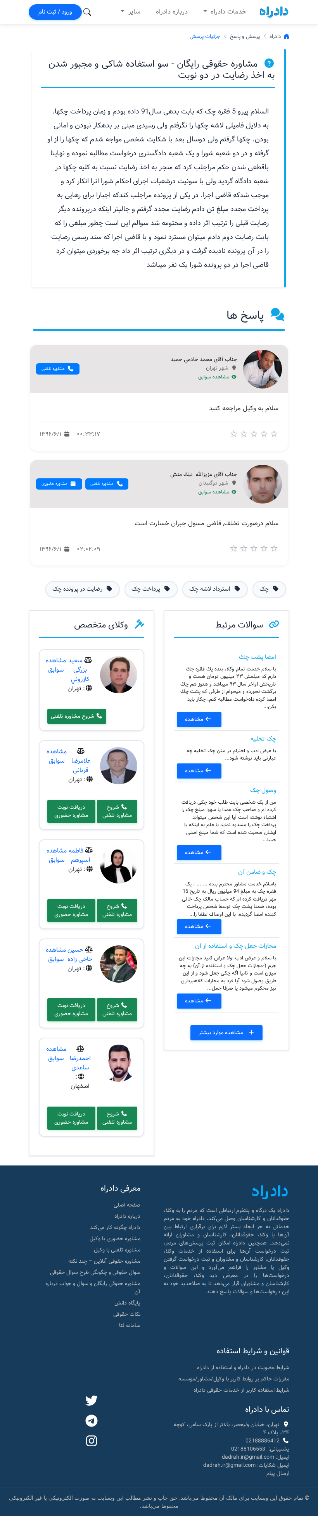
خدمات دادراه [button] (227, 12)
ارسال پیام (277, 1473)
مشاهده (195, 719)
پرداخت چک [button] (146, 589)
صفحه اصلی (127, 1205)
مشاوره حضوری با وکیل (115, 1238)
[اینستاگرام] (91, 1442)
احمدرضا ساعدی (80, 1063)
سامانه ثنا (129, 1325)
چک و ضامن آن (257, 872)
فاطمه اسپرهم (79, 855)
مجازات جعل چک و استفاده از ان (235, 946)
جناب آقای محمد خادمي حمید (204, 360)
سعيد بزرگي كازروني (78, 670)
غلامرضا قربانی (80, 765)
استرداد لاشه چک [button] (210, 589)
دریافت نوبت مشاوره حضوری (71, 811)
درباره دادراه (172, 12)
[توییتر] (91, 1401)
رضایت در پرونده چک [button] (78, 589)
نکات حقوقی (126, 1314)
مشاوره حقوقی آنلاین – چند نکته (104, 1261)
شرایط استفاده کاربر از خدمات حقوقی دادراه (241, 1390)
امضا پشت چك (257, 657)
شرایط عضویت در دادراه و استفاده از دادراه (243, 1367)
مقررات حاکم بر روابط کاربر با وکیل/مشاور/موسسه (233, 1379)
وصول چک (263, 790)
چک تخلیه (263, 739)
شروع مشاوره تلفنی (73, 716)
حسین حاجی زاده (80, 954)
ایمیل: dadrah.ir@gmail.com (255, 1457)
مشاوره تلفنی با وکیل (117, 1250)
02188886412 (262, 1441)
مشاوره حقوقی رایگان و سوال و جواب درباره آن (92, 1287)
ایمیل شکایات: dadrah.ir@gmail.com (246, 1465)
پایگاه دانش (127, 1303)
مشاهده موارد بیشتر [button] (222, 1032)
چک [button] (264, 589)
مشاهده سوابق (214, 377)
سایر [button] (133, 12)
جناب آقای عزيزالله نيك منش (203, 475)
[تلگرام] (91, 1421)
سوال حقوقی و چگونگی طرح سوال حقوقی (95, 1272)
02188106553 (248, 1449)
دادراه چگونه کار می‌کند (115, 1227)
